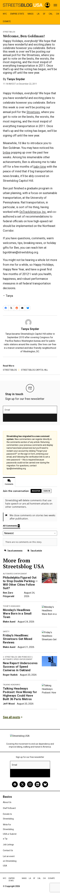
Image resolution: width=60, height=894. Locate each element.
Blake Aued (9, 621)
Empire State (17, 14)
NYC (5, 14)
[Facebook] (15, 784)
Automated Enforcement (15, 574)
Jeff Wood (9, 703)
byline (6, 152)
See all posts (11, 717)
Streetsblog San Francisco (18, 657)
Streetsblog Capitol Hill (34, 370)
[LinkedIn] (37, 784)
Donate (7, 21)
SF (44, 14)
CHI (57, 14)
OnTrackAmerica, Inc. (32, 212)
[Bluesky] (45, 784)
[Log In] (47, 5)
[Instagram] (30, 784)
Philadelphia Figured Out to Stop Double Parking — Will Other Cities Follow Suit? (20, 583)
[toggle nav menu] (55, 5)
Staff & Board (9, 808)
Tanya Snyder (16, 79)
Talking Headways (11, 685)
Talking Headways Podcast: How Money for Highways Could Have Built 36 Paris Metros (20, 694)
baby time (39, 166)
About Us (7, 802)
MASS (30, 14)
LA (38, 14)
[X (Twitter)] (22, 784)
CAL (51, 14)
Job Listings (8, 844)
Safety (6, 631)
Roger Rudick (10, 674)
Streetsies (33, 112)
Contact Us (8, 850)
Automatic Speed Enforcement (17, 659)
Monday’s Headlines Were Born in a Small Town (17, 613)
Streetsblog (9, 32)
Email (7, 410)
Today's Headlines (11, 606)
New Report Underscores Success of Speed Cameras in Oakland (20, 666)
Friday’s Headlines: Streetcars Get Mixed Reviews (17, 639)
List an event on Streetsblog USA (9, 861)
